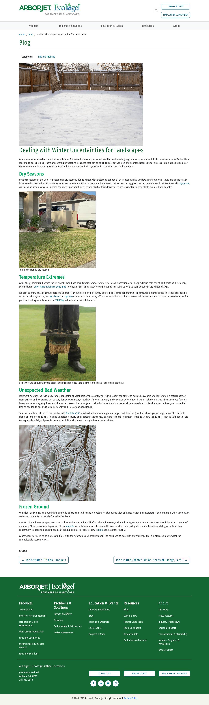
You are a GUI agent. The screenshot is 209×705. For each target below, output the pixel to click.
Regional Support (132, 627)
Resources (148, 26)
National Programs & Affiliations (169, 642)
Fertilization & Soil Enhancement (28, 623)
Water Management (64, 632)
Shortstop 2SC (73, 413)
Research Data (131, 634)
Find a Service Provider (135, 640)
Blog (30, 34)
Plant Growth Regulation (31, 631)
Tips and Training (46, 56)
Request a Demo (97, 634)
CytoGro (69, 296)
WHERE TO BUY (175, 6)
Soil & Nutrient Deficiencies (68, 626)
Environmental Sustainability (173, 634)
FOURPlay (59, 300)
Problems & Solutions (70, 26)
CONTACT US (105, 673)
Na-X (100, 529)
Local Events (95, 627)
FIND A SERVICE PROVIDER (175, 14)
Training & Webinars (99, 621)
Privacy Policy (131, 698)
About (176, 26)
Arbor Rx (69, 526)
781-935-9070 (26, 679)
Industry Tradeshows (99, 609)
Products (33, 26)
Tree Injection (26, 609)
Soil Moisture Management (32, 615)
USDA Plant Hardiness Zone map (50, 286)
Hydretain (184, 183)
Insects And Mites (63, 614)
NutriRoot (55, 296)
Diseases (58, 620)
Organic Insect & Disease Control (31, 645)
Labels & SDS (130, 615)
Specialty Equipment (29, 637)
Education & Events (112, 26)
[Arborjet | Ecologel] (49, 8)
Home (22, 34)
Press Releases (166, 615)
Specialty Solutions (29, 653)
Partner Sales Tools (133, 621)
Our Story (163, 609)
